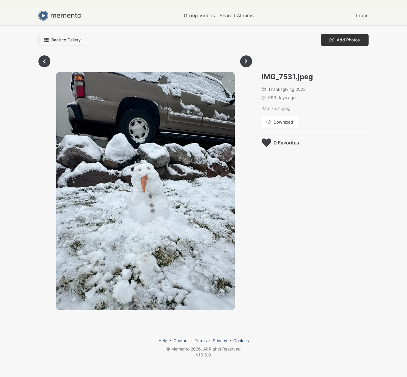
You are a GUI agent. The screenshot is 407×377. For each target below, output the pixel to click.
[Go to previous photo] (44, 61)
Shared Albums (237, 15)
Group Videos (199, 15)
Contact (181, 340)
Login (362, 15)
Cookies (241, 340)
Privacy (220, 340)
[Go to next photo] (246, 61)
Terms (201, 340)
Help (163, 340)
